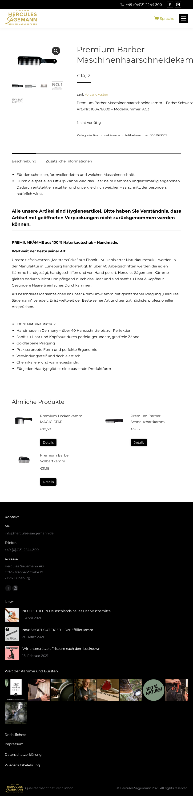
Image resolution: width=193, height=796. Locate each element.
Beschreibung (24, 161)
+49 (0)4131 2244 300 (144, 4)
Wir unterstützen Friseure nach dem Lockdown (61, 648)
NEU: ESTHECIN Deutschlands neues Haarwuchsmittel (67, 611)
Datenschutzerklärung (23, 754)
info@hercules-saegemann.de (29, 533)
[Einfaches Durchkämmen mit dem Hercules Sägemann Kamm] (39, 690)
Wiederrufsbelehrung (22, 765)
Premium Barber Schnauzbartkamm (148, 419)
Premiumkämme (106, 135)
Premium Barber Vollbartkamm (55, 458)
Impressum (14, 744)
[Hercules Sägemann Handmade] (62, 690)
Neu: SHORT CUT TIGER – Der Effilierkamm (57, 630)
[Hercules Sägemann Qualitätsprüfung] (85, 690)
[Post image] (12, 615)
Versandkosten (96, 94)
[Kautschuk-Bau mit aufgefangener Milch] (131, 690)
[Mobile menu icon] (183, 18)
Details (48, 442)
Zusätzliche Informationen (69, 161)
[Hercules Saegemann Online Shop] (16, 690)
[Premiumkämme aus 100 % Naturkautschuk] (153, 690)
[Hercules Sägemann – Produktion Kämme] (16, 713)
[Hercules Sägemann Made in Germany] (108, 690)
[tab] (24, 158)
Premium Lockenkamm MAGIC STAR (61, 419)
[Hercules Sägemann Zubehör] (177, 690)
